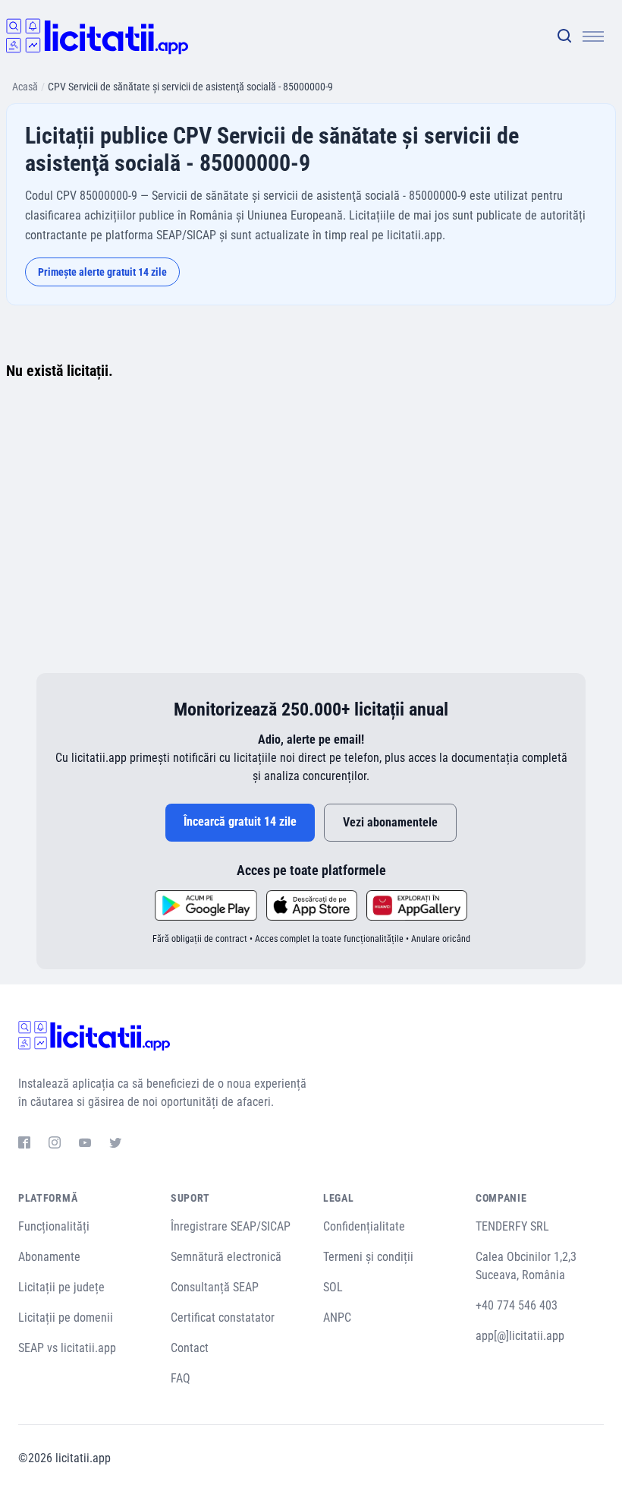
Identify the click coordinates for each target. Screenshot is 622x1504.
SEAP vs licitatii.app (67, 1348)
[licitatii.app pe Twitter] (115, 1145)
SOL (333, 1287)
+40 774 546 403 (517, 1305)
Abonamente (49, 1257)
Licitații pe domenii (65, 1317)
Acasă (25, 87)
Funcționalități (54, 1226)
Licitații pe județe (61, 1287)
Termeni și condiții (368, 1257)
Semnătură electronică (226, 1257)
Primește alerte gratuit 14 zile (102, 272)
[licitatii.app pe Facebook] (24, 1145)
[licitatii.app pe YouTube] (85, 1145)
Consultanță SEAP (215, 1287)
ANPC (337, 1317)
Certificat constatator (223, 1317)
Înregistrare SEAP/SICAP (231, 1226)
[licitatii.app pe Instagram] (55, 1145)
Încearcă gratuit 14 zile (240, 821)
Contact (190, 1348)
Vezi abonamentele (390, 822)
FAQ (180, 1378)
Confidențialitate (364, 1226)
